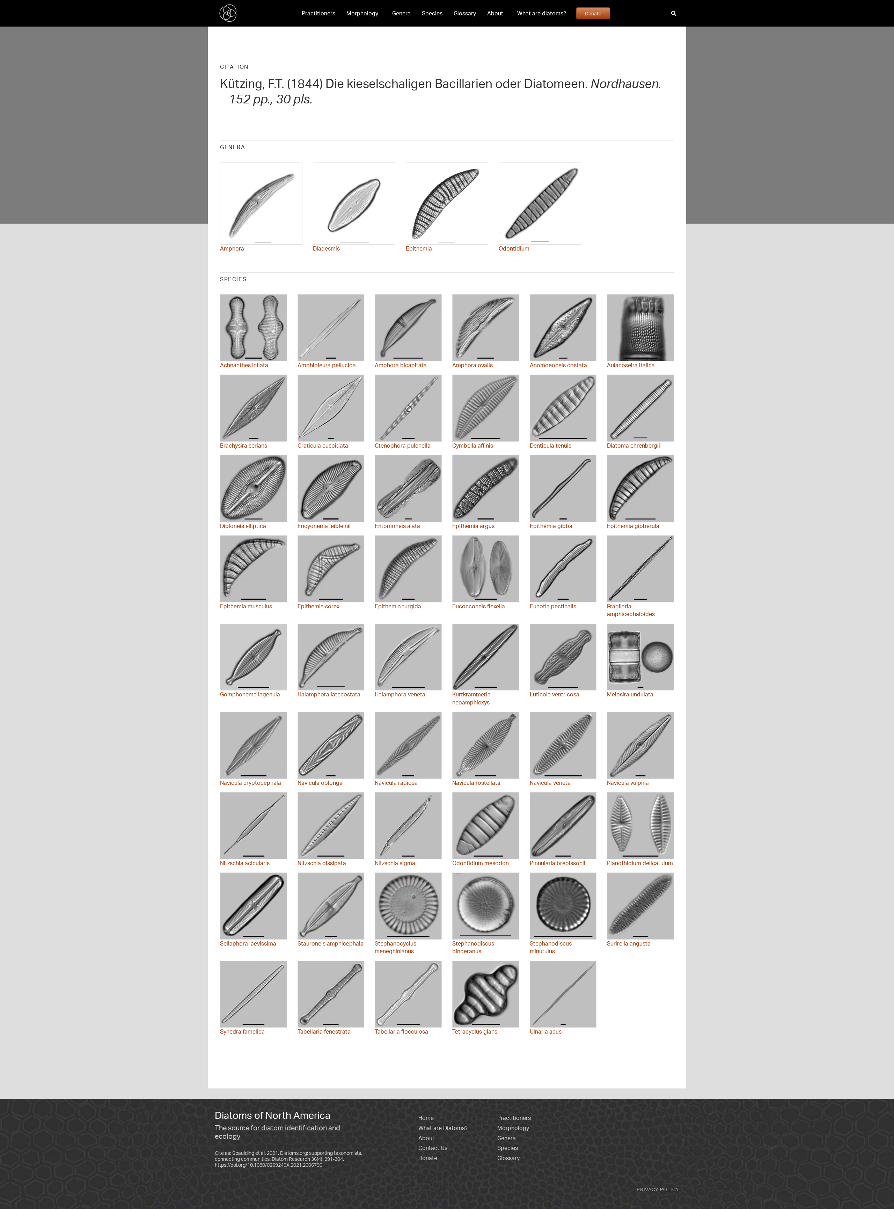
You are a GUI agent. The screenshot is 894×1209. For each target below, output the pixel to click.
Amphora (232, 248)
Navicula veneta (550, 782)
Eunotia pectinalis (553, 606)
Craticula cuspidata (323, 445)
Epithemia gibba (551, 525)
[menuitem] (318, 13)
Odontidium (514, 248)
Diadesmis (326, 248)
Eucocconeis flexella (478, 606)
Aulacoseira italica (631, 365)
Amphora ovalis (472, 365)
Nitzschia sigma (395, 863)
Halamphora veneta (400, 694)
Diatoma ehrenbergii (633, 445)
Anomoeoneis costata (558, 365)
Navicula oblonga (320, 782)
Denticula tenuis (550, 445)
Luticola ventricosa (554, 694)
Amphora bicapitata (401, 365)
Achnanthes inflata (244, 365)
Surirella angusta (629, 943)
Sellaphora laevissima (248, 943)
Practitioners (318, 13)
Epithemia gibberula (633, 525)
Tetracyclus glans (474, 1031)
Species (432, 13)
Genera (401, 13)
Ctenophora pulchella (403, 445)
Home (426, 1117)
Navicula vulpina (628, 782)
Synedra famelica (242, 1031)
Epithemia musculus (246, 606)
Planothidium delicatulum (640, 863)
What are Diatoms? (443, 1127)
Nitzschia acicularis (245, 863)
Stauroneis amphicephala (331, 943)
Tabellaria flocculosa (401, 1031)
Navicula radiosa (396, 782)
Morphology (362, 13)
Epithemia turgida (398, 606)
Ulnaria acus (546, 1031)
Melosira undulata (630, 694)
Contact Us (432, 1147)
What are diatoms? (541, 13)
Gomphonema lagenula (250, 694)
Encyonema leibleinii (324, 525)
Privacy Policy (658, 1189)
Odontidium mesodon (480, 863)
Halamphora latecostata (329, 694)
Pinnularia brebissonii (557, 863)
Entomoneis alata (397, 525)
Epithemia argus (473, 525)
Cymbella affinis (472, 445)
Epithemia (419, 248)
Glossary (465, 13)
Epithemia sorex (318, 606)
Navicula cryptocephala (250, 782)
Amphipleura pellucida (327, 365)
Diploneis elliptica (243, 525)
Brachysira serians (243, 445)
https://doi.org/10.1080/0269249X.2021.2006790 (268, 1165)
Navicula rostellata (476, 782)
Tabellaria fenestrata (324, 1031)
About (495, 13)
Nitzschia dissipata (322, 863)
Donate (593, 13)
